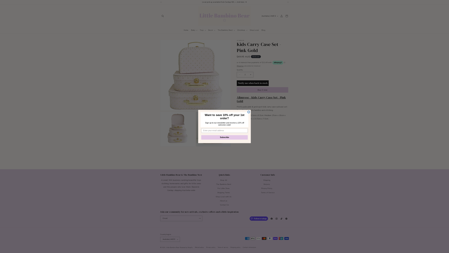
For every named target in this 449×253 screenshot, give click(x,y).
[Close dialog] (249, 112)
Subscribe (224, 137)
